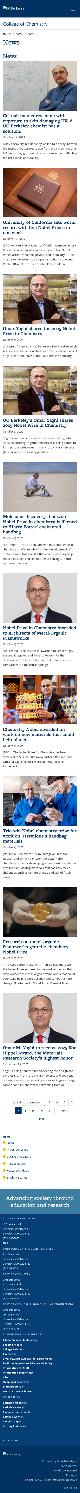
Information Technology (18, 1372)
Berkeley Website (15, 1402)
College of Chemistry (25, 23)
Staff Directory (13, 1386)
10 (42, 1111)
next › (66, 1110)
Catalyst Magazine (19, 1156)
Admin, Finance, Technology (20, 1340)
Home (7, 33)
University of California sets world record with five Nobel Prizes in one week (39, 227)
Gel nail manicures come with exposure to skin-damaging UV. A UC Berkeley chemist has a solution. (38, 123)
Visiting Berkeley (14, 1426)
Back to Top (70, 1488)
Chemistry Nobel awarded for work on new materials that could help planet (38, 734)
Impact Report (16, 1163)
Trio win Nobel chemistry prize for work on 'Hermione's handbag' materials (40, 836)
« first (18, 1102)
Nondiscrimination (65, 1470)
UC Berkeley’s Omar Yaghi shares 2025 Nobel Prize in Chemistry (38, 422)
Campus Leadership (16, 1412)
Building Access (12, 1344)
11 (52, 1111)
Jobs (5, 1377)
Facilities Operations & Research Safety (28, 1363)
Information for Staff (16, 1368)
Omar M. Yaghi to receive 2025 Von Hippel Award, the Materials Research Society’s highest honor (40, 1053)
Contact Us (10, 1354)
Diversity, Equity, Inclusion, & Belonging (27, 1358)
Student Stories (17, 1177)
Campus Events (13, 1416)
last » (44, 1119)
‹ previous (35, 1102)
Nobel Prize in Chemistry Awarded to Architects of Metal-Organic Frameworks (39, 633)
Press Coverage (18, 1149)
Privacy (71, 1475)
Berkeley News (13, 1407)
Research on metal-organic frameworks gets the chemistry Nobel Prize (36, 946)
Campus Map (12, 1421)
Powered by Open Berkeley (59, 1461)
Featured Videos (18, 1170)
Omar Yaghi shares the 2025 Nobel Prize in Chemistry (39, 330)
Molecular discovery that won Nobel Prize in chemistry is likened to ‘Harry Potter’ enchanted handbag (40, 524)
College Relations (14, 1349)
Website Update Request (18, 1391)
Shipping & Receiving (16, 1382)
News (19, 33)
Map (5, 1243)
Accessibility (69, 1466)
